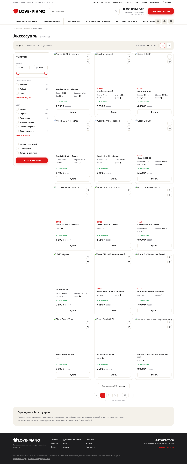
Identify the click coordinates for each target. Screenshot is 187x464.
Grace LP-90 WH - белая (108, 224)
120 (155, 45)
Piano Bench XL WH (65, 354)
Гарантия (117, 2)
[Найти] (116, 11)
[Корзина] (171, 21)
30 (151, 45)
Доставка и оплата (102, 2)
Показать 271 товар (32, 160)
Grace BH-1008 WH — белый (150, 291)
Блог (65, 443)
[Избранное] (158, 21)
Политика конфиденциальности (39, 459)
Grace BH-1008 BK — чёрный (110, 291)
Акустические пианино (98, 21)
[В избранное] (88, 56)
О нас (136, 2)
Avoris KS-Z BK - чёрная (67, 89)
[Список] (169, 45)
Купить (73, 112)
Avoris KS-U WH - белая (67, 156)
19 (125, 395)
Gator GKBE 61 (144, 91)
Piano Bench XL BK (105, 354)
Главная (19, 28)
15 (148, 45)
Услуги (127, 2)
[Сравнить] (88, 61)
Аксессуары (149, 21)
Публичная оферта (19, 459)
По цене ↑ (20, 45)
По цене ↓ (30, 45)
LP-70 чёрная (62, 289)
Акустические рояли (126, 21)
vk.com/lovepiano (166, 447)
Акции (144, 2)
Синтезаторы (73, 21)
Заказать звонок (160, 11)
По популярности (44, 45)
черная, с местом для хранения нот (152, 355)
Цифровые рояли (51, 21)
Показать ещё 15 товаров (113, 386)
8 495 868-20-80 (133, 9)
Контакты (154, 2)
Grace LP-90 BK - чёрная (67, 224)
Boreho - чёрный (105, 91)
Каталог (27, 28)
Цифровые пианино (26, 21)
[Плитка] (162, 45)
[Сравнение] (164, 21)
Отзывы (54, 443)
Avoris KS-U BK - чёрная (108, 156)
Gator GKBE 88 (144, 158)
